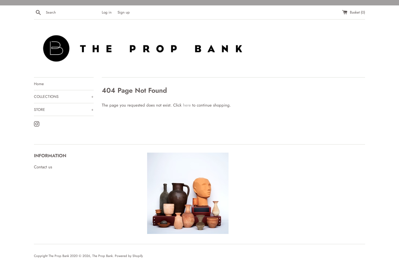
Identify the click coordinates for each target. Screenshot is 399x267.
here (187, 105)
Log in (107, 12)
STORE (64, 109)
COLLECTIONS (64, 96)
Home (39, 83)
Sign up (124, 12)
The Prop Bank (102, 255)
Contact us (43, 167)
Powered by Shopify (129, 255)
